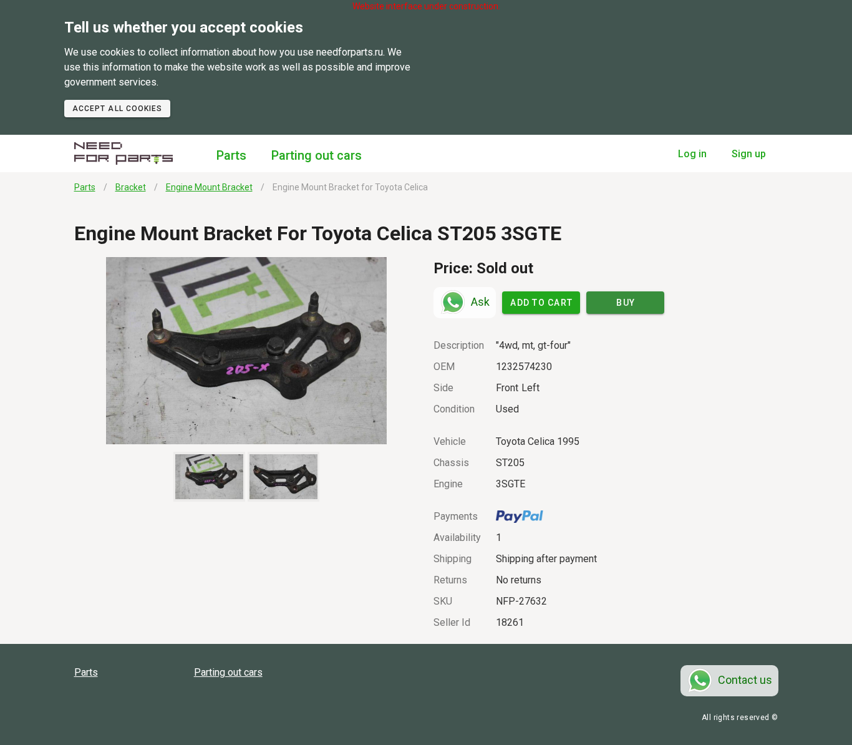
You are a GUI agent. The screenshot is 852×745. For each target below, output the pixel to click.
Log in (692, 154)
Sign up (749, 154)
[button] (246, 350)
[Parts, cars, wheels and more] (123, 153)
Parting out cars (316, 155)
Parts (231, 155)
